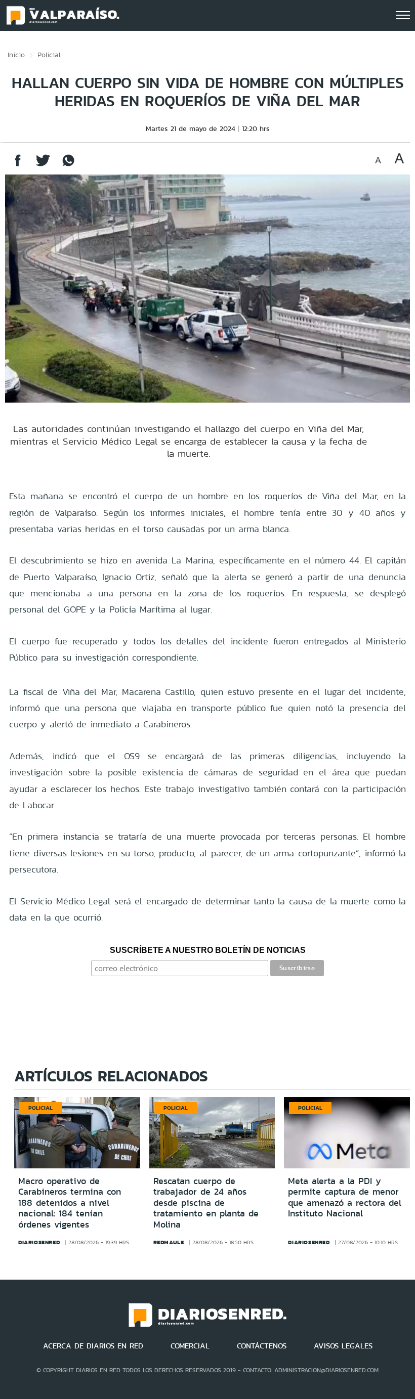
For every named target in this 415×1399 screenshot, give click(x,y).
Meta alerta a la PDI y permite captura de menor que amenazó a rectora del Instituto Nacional (344, 1197)
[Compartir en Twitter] (43, 165)
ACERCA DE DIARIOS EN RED (93, 1345)
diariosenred (39, 1242)
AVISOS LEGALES (343, 1345)
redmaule (168, 1242)
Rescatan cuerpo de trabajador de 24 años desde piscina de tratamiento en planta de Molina (206, 1202)
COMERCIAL (190, 1345)
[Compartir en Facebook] (17, 165)
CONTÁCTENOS (261, 1345)
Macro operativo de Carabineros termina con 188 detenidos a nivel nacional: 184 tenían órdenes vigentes (69, 1202)
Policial (49, 54)
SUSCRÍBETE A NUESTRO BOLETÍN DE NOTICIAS (208, 950)
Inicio (16, 54)
